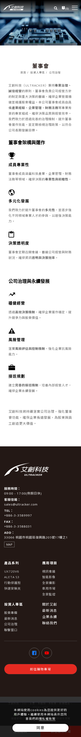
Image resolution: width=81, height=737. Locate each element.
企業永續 (49, 616)
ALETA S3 (12, 577)
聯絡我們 (49, 623)
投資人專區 (37, 72)
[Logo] (13, 7)
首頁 (23, 72)
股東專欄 (10, 613)
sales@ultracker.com (21, 504)
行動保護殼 (12, 583)
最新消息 (10, 618)
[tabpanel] (40, 22)
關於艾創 (49, 604)
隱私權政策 (47, 719)
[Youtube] (46, 653)
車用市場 (48, 588)
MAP (9, 544)
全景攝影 (48, 583)
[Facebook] (34, 653)
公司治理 (55, 72)
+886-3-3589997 (18, 515)
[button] (55, 8)
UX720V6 (11, 571)
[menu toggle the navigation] (75, 8)
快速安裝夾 (12, 588)
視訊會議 (48, 571)
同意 (40, 727)
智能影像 (48, 577)
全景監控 (48, 594)
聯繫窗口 (10, 630)
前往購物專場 (40, 669)
